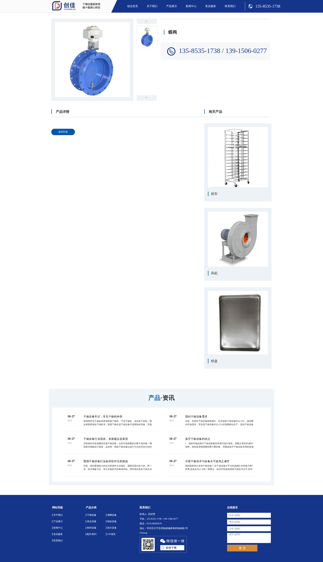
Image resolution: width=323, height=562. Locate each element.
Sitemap (143, 533)
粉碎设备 (91, 528)
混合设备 (91, 521)
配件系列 (91, 534)
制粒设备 (112, 521)
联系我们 (230, 6)
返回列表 (63, 132)
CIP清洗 (111, 534)
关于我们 (152, 6)
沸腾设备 (112, 515)
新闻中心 (191, 6)
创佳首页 (132, 6)
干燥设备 (91, 515)
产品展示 (171, 6)
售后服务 (210, 6)
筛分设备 (112, 528)
